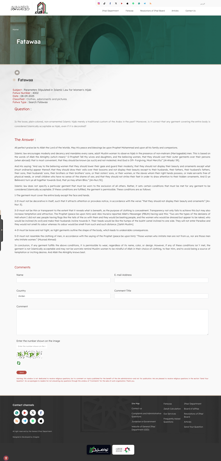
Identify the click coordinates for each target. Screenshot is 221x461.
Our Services (170, 413)
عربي (202, 3)
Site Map (136, 403)
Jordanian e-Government (144, 421)
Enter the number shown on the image (38, 340)
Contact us (137, 408)
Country (21, 290)
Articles (187, 421)
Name (19, 274)
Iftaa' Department (192, 403)
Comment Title (122, 290)
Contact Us (191, 10)
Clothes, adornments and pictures (46, 99)
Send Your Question (193, 426)
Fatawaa (168, 403)
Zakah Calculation (172, 408)
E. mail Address (123, 274)
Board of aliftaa (191, 408)
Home (16, 29)
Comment (22, 306)
